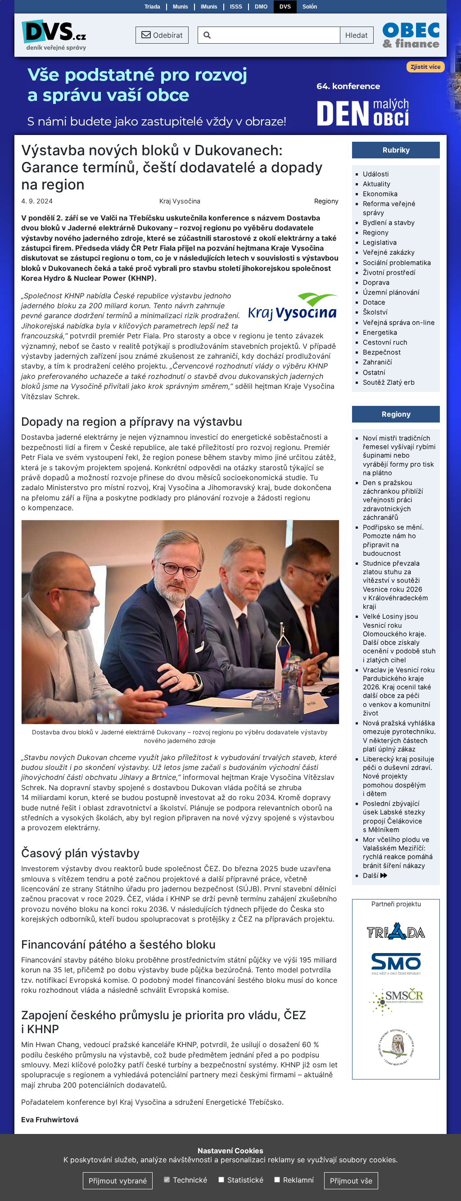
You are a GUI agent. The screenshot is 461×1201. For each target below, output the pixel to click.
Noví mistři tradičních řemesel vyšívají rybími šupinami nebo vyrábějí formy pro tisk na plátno (399, 455)
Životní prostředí (389, 273)
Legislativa (380, 242)
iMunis (209, 7)
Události (376, 174)
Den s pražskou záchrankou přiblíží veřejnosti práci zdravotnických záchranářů (393, 500)
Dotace (374, 302)
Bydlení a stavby (389, 223)
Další (371, 876)
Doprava (376, 283)
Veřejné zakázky (389, 252)
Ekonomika (380, 194)
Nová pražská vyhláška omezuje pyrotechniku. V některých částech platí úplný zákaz (399, 736)
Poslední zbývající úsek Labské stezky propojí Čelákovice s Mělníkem (394, 817)
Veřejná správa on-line (399, 323)
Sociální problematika (397, 263)
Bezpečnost (382, 352)
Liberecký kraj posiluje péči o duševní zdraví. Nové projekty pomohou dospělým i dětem (398, 776)
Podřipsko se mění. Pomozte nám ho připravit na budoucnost (393, 540)
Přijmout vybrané (118, 1180)
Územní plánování (391, 292)
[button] (162, 35)
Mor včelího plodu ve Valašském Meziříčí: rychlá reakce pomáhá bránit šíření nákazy (398, 853)
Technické (189, 1179)
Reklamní (297, 1179)
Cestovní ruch (385, 342)
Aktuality (376, 184)
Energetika (380, 332)
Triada (152, 7)
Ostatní (374, 373)
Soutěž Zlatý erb (389, 382)
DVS (285, 7)
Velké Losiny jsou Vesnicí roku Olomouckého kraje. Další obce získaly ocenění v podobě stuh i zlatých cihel (399, 638)
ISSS (236, 7)
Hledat (356, 35)
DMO (261, 7)
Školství (375, 312)
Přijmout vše (351, 1180)
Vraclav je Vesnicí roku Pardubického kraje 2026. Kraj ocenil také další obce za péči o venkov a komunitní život (399, 691)
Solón (310, 7)
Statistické (244, 1179)
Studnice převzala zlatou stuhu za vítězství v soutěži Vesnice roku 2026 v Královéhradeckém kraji (395, 585)
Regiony (326, 201)
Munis (180, 7)
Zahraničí (377, 362)
